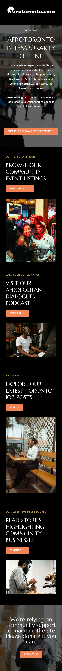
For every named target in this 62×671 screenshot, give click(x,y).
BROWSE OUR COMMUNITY (24, 168)
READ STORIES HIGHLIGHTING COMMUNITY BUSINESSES (26, 530)
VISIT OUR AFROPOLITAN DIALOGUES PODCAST (25, 293)
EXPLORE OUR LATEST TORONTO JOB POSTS (30, 391)
